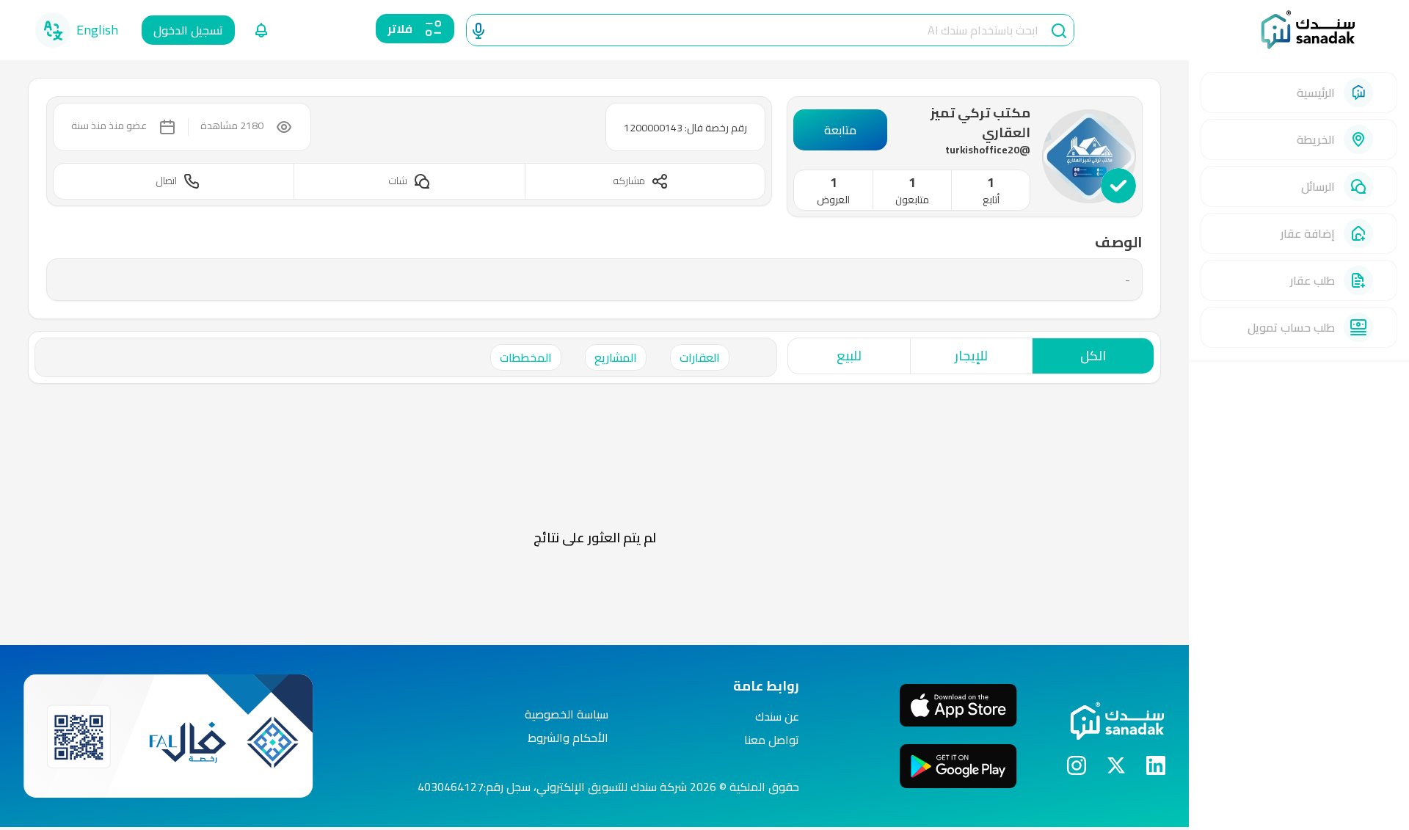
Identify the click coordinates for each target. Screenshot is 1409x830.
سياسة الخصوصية (566, 714)
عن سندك (777, 716)
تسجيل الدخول (188, 30)
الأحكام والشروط (568, 737)
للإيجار (971, 355)
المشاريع (615, 357)
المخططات (526, 357)
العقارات (700, 357)
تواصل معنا (771, 740)
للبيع (849, 355)
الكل (1093, 355)
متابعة (840, 130)
